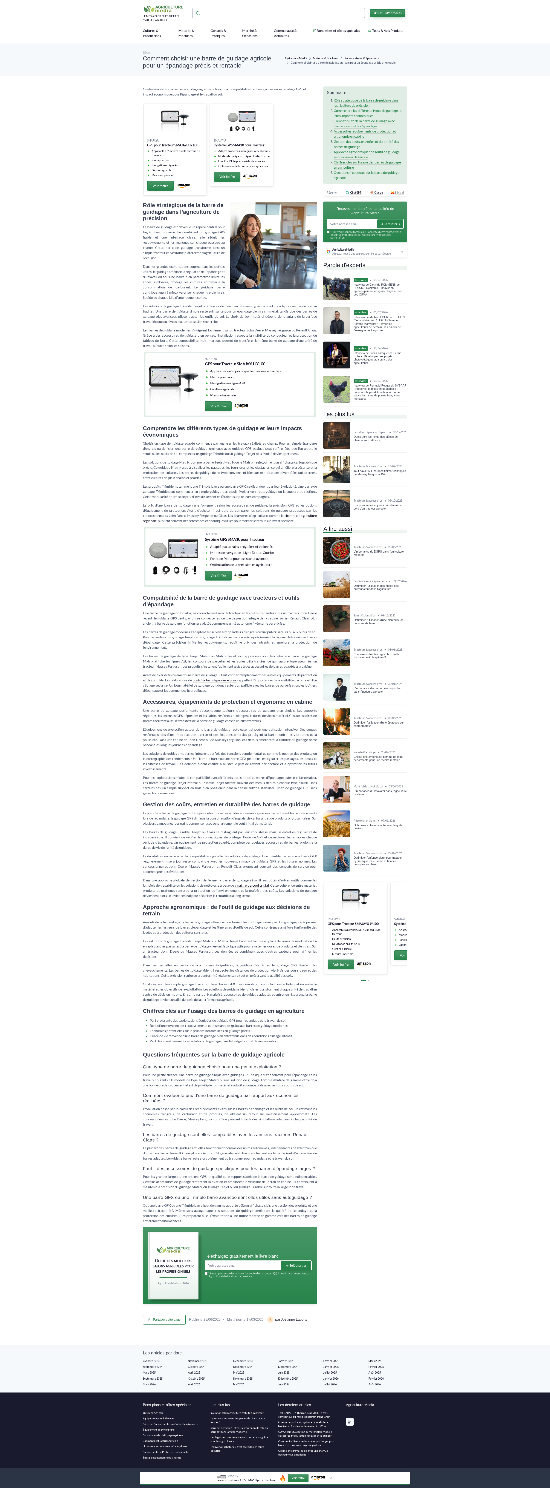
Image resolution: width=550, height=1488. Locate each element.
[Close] (353, 681)
